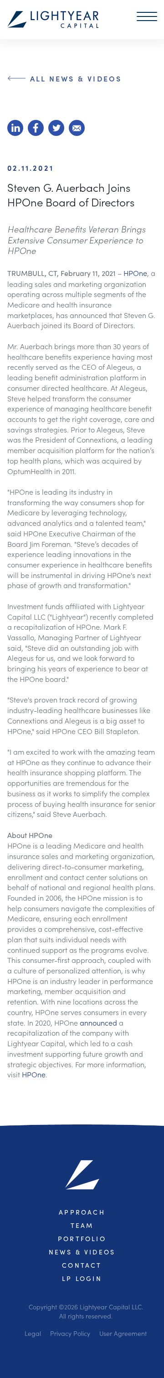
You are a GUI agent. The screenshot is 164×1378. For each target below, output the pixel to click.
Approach (82, 1212)
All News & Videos (76, 78)
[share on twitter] (56, 128)
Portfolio (82, 1238)
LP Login (82, 1278)
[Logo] (52, 19)
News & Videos (82, 1252)
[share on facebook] (36, 128)
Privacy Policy (70, 1333)
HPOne (135, 273)
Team (82, 1225)
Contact (82, 1265)
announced (99, 1022)
